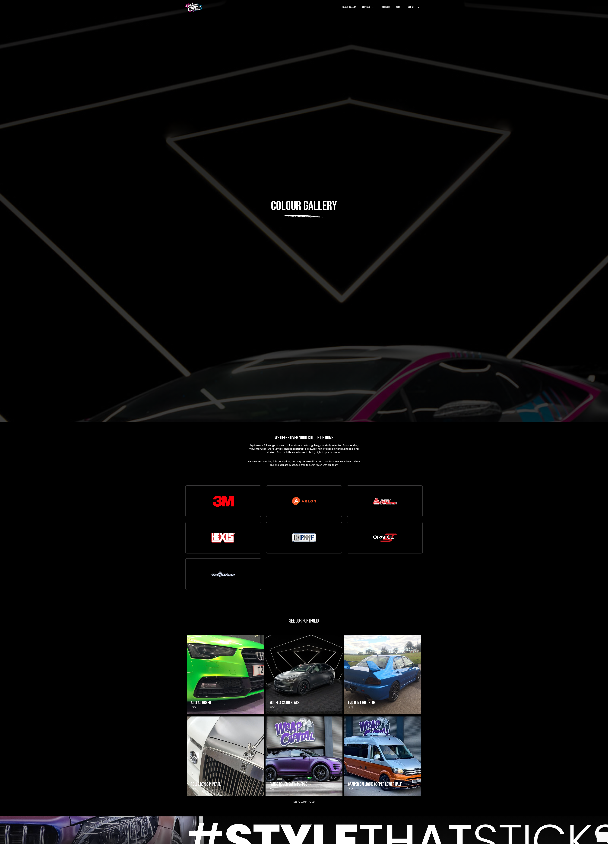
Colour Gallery (349, 7)
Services (366, 7)
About (399, 7)
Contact (412, 7)
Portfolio (385, 7)
